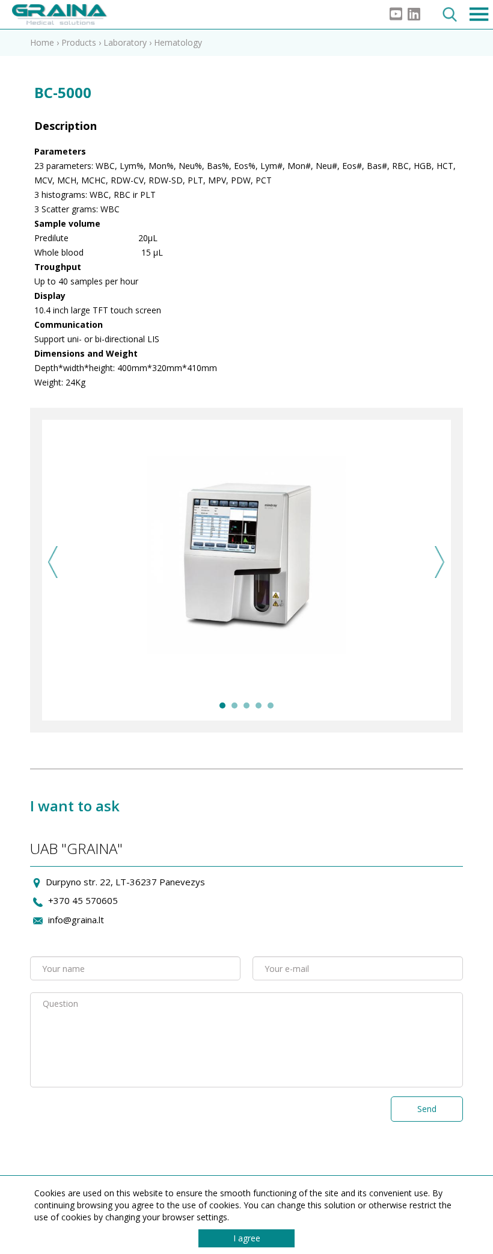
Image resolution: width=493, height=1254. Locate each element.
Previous (53, 562)
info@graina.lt (76, 920)
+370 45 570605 (83, 900)
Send (426, 1108)
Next (440, 562)
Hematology (178, 42)
